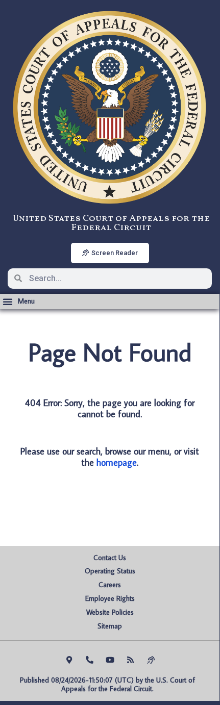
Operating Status (110, 570)
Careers (110, 584)
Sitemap (109, 626)
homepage (116, 462)
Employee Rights (110, 598)
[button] (18, 301)
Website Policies (110, 612)
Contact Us (109, 557)
